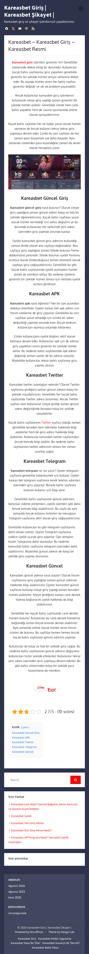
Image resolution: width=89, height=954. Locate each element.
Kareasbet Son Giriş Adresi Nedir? (31, 830)
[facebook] (6, 28)
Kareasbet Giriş (27, 938)
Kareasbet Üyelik (21, 816)
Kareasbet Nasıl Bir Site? (25, 943)
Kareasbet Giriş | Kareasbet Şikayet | (29, 11)
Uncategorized (17, 913)
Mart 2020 (14, 897)
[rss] (33, 28)
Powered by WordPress (29, 932)
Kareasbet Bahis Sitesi (45, 947)
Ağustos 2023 (16, 891)
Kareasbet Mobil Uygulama (54, 938)
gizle (25, 727)
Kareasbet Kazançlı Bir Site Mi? (61, 943)
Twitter (46, 422)
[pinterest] (26, 28)
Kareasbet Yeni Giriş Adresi (27, 823)
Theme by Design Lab (61, 932)
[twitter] (13, 28)
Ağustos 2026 (16, 885)
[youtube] (19, 28)
